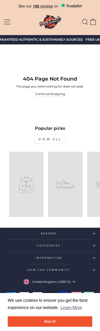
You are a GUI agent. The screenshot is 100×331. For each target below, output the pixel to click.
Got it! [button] (50, 321)
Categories (48, 245)
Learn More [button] (71, 307)
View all (50, 139)
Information (48, 257)
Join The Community (48, 269)
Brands (48, 233)
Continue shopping (50, 94)
